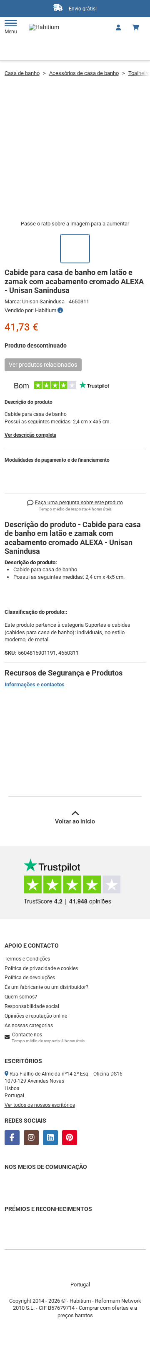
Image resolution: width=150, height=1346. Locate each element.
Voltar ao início (75, 821)
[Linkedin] (50, 1137)
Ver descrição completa (30, 435)
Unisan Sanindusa (43, 301)
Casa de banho (22, 73)
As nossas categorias (29, 1025)
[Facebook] (12, 1137)
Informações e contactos (35, 684)
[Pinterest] (69, 1137)
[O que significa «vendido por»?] (60, 310)
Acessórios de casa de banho (84, 73)
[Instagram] (31, 1137)
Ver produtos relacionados (43, 364)
